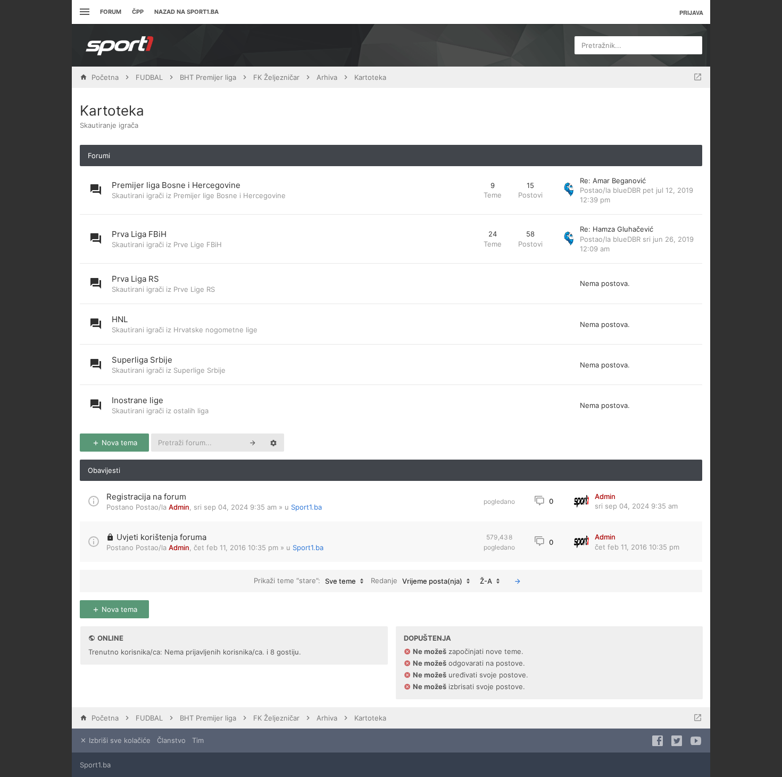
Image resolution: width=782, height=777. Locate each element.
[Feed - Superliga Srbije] (465, 365)
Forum (110, 11)
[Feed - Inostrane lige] (465, 405)
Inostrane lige (137, 400)
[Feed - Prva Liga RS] (465, 284)
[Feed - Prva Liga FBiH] (465, 239)
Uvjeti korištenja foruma (161, 537)
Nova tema (118, 442)
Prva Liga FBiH (139, 234)
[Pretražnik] (252, 443)
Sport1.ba (306, 507)
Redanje (416, 580)
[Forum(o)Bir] (697, 77)
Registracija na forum (146, 497)
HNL (120, 319)
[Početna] (120, 45)
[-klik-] (517, 581)
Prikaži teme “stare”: (305, 580)
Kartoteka (112, 110)
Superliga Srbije (142, 360)
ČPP (138, 11)
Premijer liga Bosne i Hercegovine (176, 185)
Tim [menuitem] (198, 740)
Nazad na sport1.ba (186, 11)
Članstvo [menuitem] (171, 740)
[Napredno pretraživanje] (273, 443)
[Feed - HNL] (465, 324)
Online (110, 638)
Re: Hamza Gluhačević (616, 229)
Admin (179, 507)
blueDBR (626, 190)
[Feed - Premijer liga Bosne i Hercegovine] (465, 190)
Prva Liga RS (135, 279)
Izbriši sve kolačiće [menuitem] (119, 740)
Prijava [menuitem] (691, 13)
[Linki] (83, 12)
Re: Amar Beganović (613, 180)
